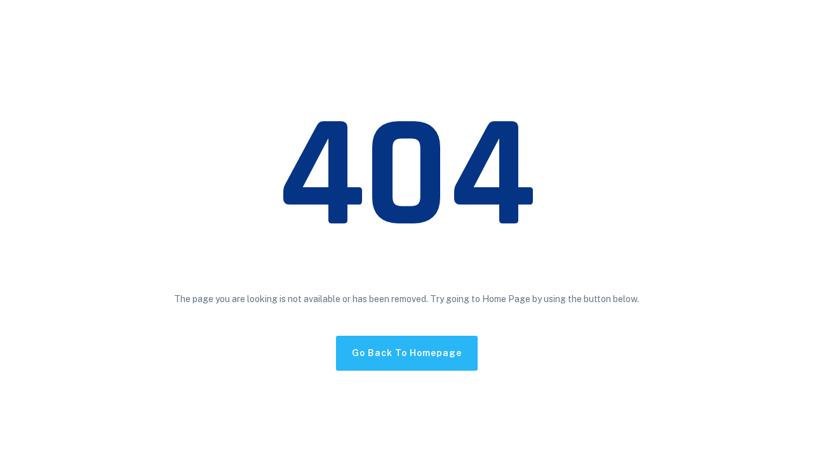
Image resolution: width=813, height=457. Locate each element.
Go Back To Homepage (407, 353)
